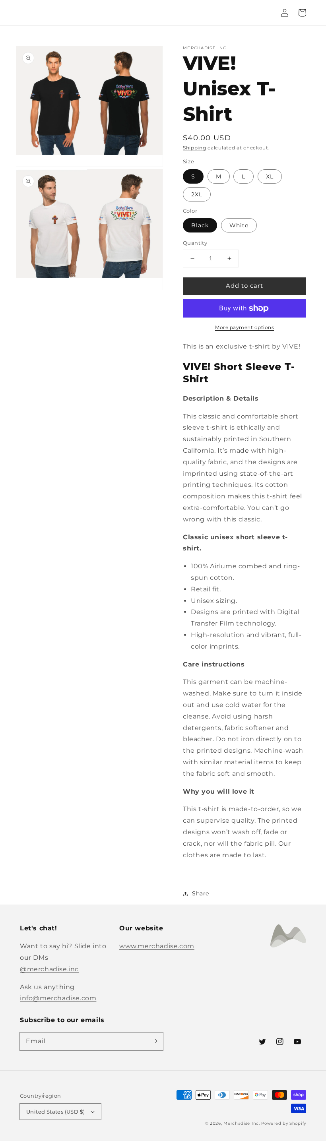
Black (200, 225)
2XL (196, 194)
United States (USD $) (55, 1111)
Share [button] (200, 893)
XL (270, 176)
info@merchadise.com (58, 998)
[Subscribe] (154, 1041)
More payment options (244, 327)
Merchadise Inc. (241, 1123)
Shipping (194, 148)
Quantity (195, 243)
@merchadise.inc (49, 969)
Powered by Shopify (283, 1123)
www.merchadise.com (156, 946)
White (238, 225)
